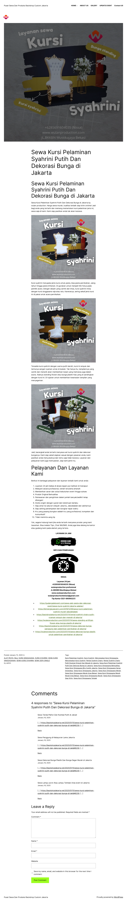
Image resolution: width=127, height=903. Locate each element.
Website (34, 861)
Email (34, 851)
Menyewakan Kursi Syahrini (75, 661)
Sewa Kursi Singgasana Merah (109, 671)
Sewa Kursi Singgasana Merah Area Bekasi (81, 673)
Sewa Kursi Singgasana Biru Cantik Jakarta (81, 668)
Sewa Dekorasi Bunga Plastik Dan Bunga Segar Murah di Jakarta (65, 760)
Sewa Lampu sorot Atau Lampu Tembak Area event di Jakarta (63, 783)
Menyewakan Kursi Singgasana (106, 658)
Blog (16, 658)
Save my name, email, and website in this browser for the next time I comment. (62, 872)
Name (34, 841)
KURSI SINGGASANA (26, 658)
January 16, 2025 (44, 718)
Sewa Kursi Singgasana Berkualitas (107, 666)
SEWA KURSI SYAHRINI (25, 661)
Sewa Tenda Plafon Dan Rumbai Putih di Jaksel (57, 715)
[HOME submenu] (76, 5)
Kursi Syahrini (89, 658)
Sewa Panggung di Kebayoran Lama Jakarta (56, 737)
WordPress (118, 897)
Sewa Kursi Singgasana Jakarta (85, 671)
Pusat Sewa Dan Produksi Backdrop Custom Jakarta (26, 6)
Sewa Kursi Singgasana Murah (91, 676)
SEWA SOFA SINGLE (42, 661)
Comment (36, 817)
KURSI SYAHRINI (41, 658)
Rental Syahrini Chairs (94, 661)
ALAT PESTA (8, 658)
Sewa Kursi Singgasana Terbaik (85, 678)
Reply (40, 730)
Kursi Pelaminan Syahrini (74, 658)
